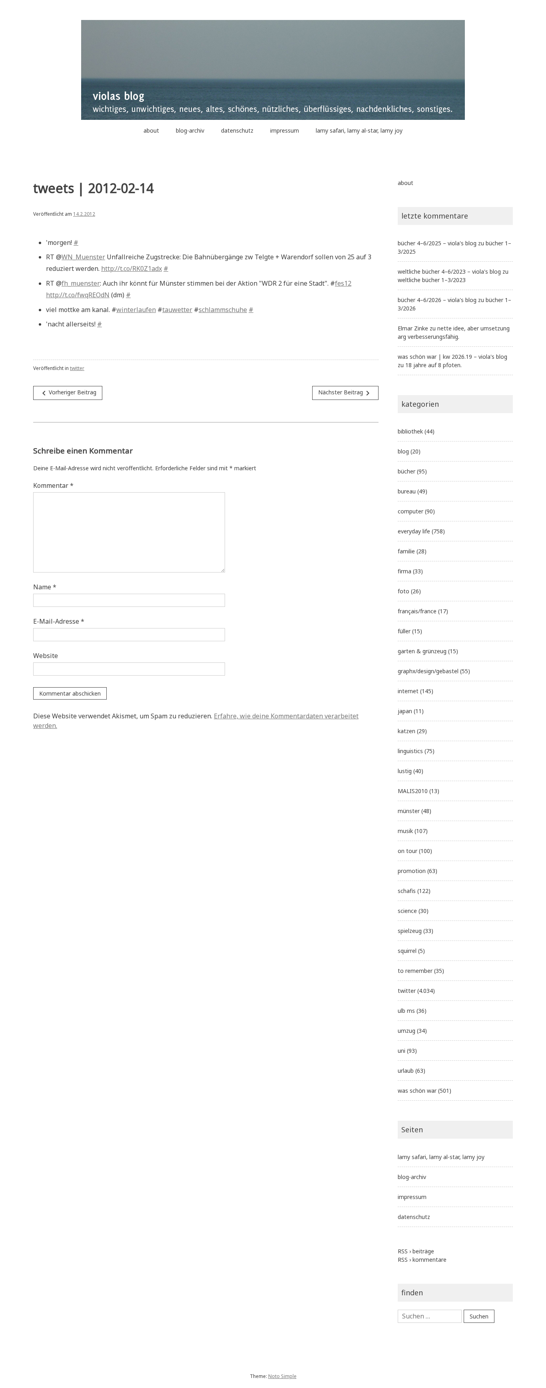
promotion (412, 871)
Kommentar (53, 485)
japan (405, 711)
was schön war (417, 1090)
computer (410, 511)
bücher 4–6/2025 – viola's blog (437, 243)
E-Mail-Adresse (58, 621)
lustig (405, 771)
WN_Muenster (83, 257)
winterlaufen (136, 309)
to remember (415, 970)
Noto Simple (282, 1376)
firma (404, 571)
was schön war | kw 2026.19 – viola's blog (452, 356)
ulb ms (406, 1010)
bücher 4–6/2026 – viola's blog (437, 300)
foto (403, 591)
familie (406, 551)
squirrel (407, 950)
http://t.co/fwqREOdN (78, 294)
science (407, 911)
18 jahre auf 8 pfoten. (433, 365)
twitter (77, 368)
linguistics (410, 751)
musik (405, 831)
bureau (407, 491)
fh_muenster (81, 283)
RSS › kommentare (422, 1259)
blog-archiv (190, 130)
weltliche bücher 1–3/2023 (432, 280)
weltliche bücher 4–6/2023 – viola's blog (449, 271)
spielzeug (410, 931)
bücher (406, 471)
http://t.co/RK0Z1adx (131, 268)
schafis (407, 891)
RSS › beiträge (416, 1251)
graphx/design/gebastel (428, 671)
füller (404, 631)
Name (44, 587)
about (151, 130)
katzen (406, 731)
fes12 (343, 283)
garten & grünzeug (422, 651)
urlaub (406, 1070)
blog (403, 451)
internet (408, 691)
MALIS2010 (413, 791)
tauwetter (177, 309)
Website (45, 655)
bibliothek (410, 431)
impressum (284, 130)
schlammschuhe (223, 309)
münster (409, 811)
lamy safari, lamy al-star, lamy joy (359, 130)
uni (401, 1050)
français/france (417, 611)
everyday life (414, 531)
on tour (407, 851)
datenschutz (237, 130)
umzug (406, 1030)
